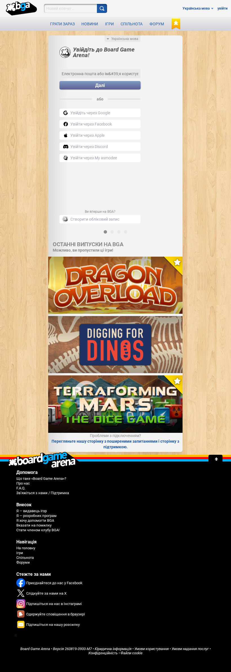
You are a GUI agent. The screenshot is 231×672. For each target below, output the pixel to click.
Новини (89, 24)
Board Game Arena (35, 649)
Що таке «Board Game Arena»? (41, 478)
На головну (25, 548)
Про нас (23, 483)
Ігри (109, 24)
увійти (222, 8)
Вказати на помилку (34, 525)
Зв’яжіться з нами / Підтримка (42, 493)
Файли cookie (132, 653)
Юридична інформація (113, 649)
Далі (100, 85)
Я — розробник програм (36, 516)
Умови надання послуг (190, 649)
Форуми (23, 562)
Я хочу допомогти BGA (35, 520)
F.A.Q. (20, 488)
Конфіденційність (103, 653)
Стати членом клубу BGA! (37, 530)
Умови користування (151, 649)
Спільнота (132, 24)
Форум (157, 24)
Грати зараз (62, 24)
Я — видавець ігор (31, 511)
